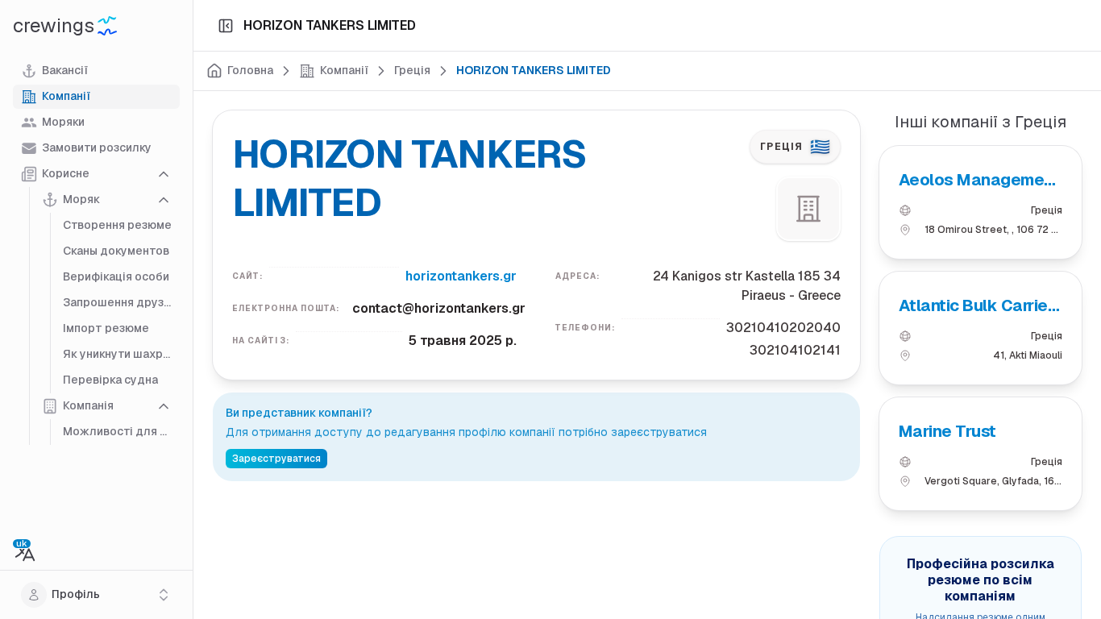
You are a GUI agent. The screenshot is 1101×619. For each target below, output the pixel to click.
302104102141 (795, 350)
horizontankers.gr (461, 276)
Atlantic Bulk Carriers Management (980, 306)
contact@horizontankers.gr (439, 308)
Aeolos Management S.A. (979, 180)
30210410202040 (783, 327)
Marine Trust (947, 431)
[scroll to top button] (1075, 538)
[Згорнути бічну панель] (226, 26)
